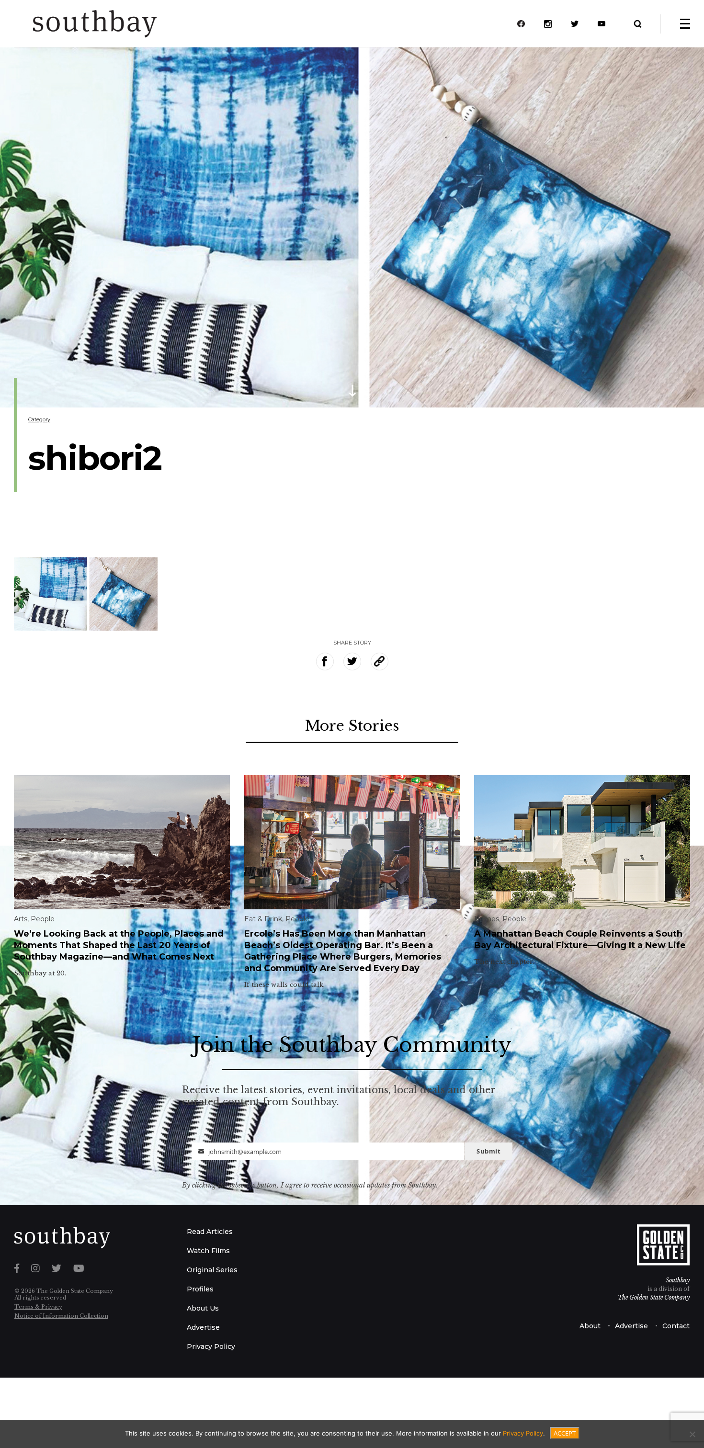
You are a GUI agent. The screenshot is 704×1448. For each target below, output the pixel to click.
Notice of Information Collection (61, 1315)
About (590, 1326)
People (43, 919)
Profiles (200, 1289)
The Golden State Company (654, 1297)
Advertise (203, 1327)
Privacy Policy (211, 1346)
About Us (203, 1308)
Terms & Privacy (38, 1306)
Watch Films (208, 1250)
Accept (565, 1433)
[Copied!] (379, 661)
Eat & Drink (263, 919)
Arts (20, 919)
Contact (676, 1326)
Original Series (212, 1270)
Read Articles (210, 1231)
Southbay (678, 1280)
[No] (692, 1434)
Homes (486, 919)
